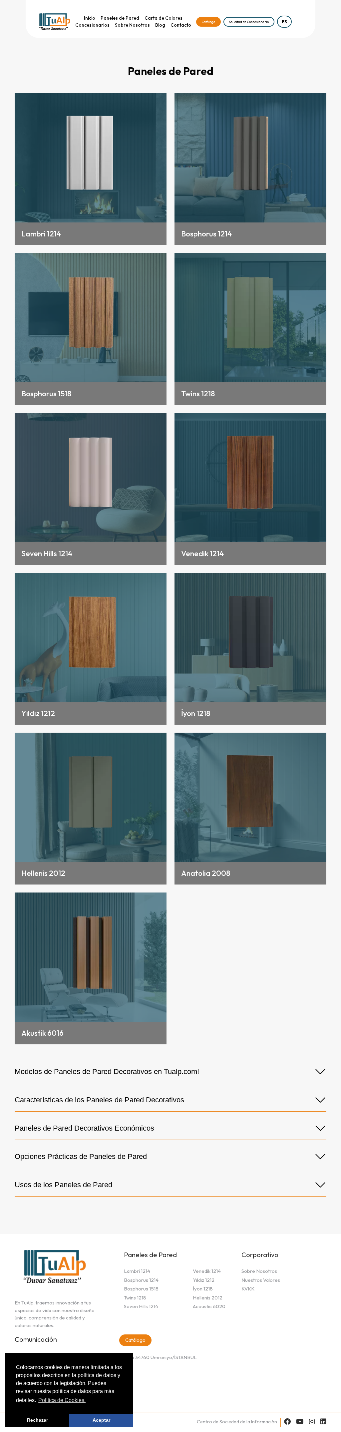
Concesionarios (92, 25)
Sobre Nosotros (132, 25)
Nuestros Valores (260, 1280)
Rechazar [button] (37, 1420)
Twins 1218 (135, 1297)
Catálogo (208, 22)
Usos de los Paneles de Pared (63, 1185)
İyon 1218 (203, 1288)
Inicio (89, 18)
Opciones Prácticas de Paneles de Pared (81, 1156)
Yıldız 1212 (203, 1280)
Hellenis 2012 (207, 1297)
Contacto (180, 25)
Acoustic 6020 (209, 1306)
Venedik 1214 (207, 1271)
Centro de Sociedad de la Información (237, 1422)
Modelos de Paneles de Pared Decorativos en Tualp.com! (107, 1071)
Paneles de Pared (120, 18)
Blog (160, 25)
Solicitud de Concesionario (249, 22)
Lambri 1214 (137, 1271)
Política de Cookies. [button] (62, 1400)
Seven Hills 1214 (141, 1306)
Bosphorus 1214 (141, 1280)
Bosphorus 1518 (141, 1288)
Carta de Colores (163, 18)
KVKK (247, 1288)
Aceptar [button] (101, 1420)
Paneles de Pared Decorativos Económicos (84, 1128)
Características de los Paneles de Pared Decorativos (99, 1100)
